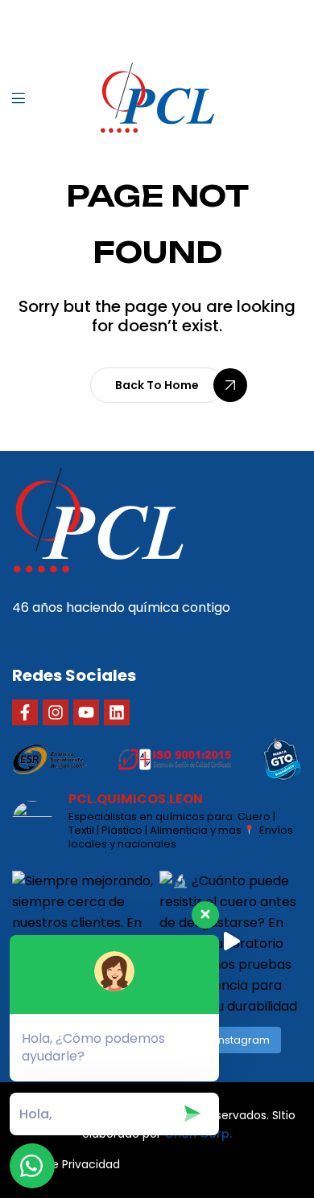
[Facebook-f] (25, 712)
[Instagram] (55, 712)
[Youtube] (86, 712)
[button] (157, 385)
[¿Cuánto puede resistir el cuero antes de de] (230, 942)
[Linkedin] (117, 712)
